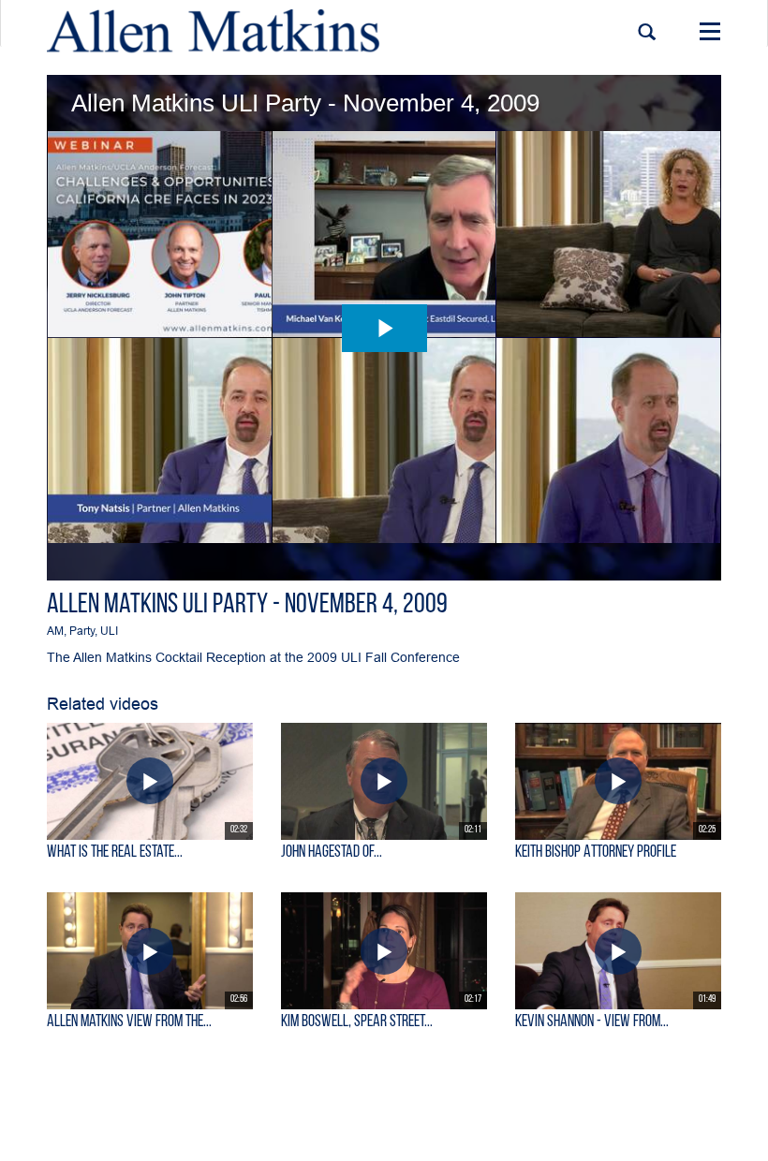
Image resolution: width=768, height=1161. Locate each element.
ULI (109, 631)
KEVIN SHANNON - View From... (592, 1022)
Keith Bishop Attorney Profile (595, 853)
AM (55, 631)
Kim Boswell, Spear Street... (357, 1022)
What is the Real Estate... (115, 853)
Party (82, 631)
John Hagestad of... (331, 853)
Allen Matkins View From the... (129, 1022)
